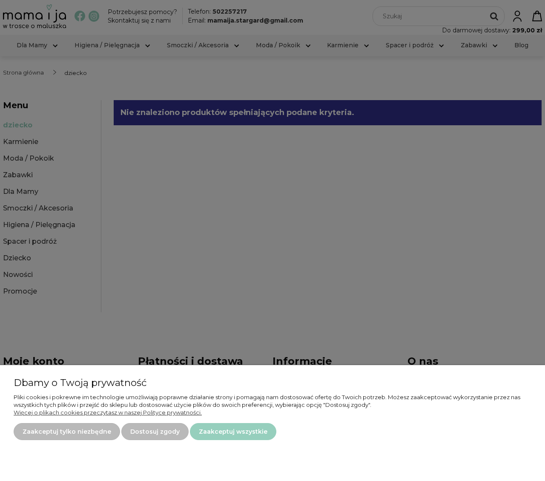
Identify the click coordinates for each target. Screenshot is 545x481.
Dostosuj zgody (155, 431)
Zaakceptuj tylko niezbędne (67, 431)
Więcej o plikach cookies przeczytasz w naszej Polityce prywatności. (108, 412)
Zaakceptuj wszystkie (233, 431)
